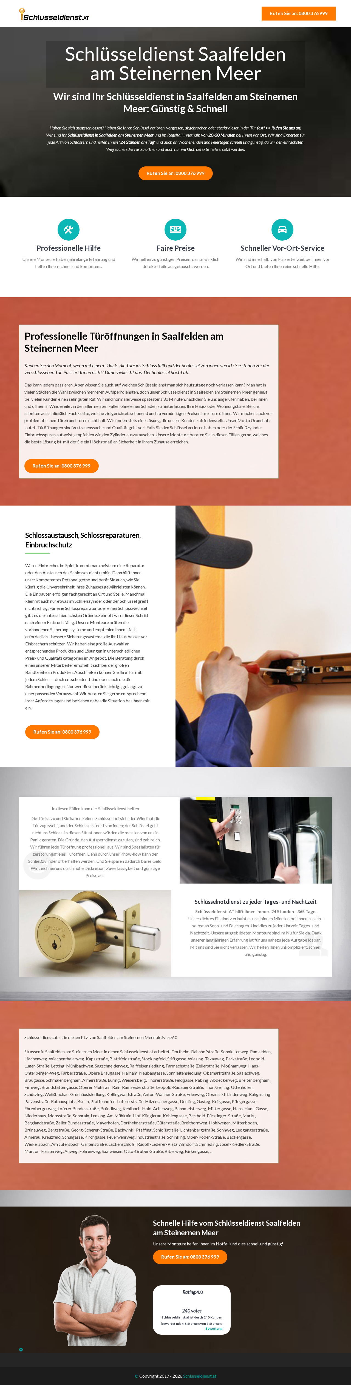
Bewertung (213, 1328)
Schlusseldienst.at (199, 1375)
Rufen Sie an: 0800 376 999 (299, 13)
